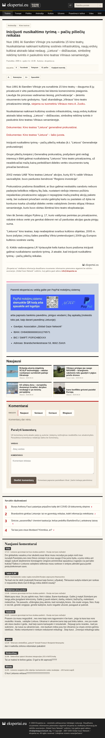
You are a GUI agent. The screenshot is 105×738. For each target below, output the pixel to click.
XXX (99, 13)
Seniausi (38, 413)
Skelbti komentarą (23, 480)
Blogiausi (67, 413)
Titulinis (8, 13)
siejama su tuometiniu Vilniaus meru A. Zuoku (58, 103)
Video (91, 13)
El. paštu (45, 68)
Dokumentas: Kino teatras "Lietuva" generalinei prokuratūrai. (41, 127)
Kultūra (50, 13)
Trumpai (18, 13)
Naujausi (24, 413)
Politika (28, 13)
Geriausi (53, 413)
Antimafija (40, 13)
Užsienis (61, 13)
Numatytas (17, 77)
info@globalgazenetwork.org (40, 731)
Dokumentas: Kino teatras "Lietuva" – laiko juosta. (35, 134)
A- (9, 77)
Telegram (34, 68)
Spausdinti (35, 77)
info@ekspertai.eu (69, 271)
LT (70, 5)
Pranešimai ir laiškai (77, 13)
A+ (26, 77)
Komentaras (17, 455)
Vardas (14, 443)
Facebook (24, 68)
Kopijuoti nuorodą (58, 68)
